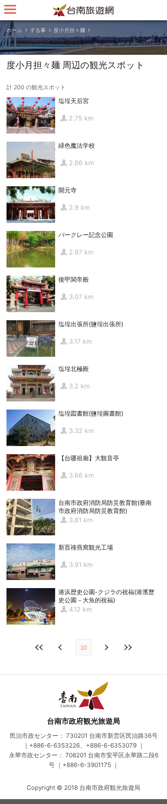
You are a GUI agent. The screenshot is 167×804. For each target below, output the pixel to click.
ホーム (14, 30)
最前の (39, 647)
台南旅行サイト (83, 10)
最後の (128, 647)
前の (106, 647)
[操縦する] (10, 9)
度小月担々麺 (69, 30)
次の (61, 647)
